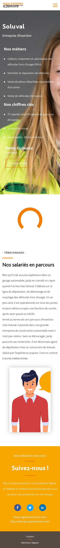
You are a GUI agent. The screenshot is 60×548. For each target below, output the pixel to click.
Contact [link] (30, 536)
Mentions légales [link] (30, 542)
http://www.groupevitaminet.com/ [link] (30, 521)
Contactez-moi (18, 163)
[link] (17, 507)
